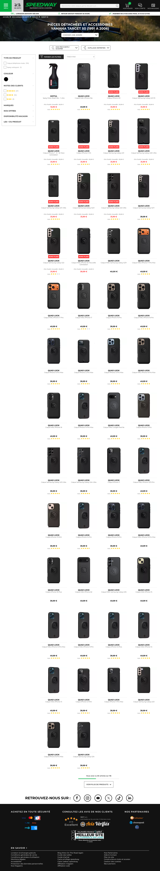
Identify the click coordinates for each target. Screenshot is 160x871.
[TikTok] (119, 798)
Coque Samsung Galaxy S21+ (144, 208)
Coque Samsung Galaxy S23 (143, 702)
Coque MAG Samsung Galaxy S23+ (114, 263)
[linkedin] (129, 798)
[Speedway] (41, 6)
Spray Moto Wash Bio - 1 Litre (54, 98)
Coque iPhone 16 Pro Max (53, 756)
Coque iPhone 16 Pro (114, 317)
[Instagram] (87, 798)
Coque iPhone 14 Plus (114, 647)
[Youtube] (98, 798)
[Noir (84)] (6, 79)
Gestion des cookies (112, 861)
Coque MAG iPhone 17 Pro (53, 317)
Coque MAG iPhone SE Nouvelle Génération (84, 263)
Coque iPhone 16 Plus (54, 592)
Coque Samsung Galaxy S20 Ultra (143, 153)
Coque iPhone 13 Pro (144, 427)
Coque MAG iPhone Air (83, 592)
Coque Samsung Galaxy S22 (53, 263)
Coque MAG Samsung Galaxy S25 (113, 592)
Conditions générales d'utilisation (25, 857)
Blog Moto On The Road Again (70, 853)
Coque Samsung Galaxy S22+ (84, 208)
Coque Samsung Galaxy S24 (83, 756)
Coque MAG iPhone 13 (53, 702)
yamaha (35, 17)
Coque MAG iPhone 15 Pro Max (143, 537)
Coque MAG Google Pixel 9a (113, 427)
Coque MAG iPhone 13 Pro (83, 647)
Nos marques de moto (20, 17)
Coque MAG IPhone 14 (143, 647)
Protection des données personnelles (27, 864)
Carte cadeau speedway (68, 861)
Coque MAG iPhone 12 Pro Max (53, 647)
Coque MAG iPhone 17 (83, 317)
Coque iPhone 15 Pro (113, 537)
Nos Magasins (17, 866)
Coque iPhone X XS (83, 153)
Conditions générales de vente (24, 855)
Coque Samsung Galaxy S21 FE (143, 98)
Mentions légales (18, 859)
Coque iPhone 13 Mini (54, 537)
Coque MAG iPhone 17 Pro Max (143, 263)
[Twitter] (108, 798)
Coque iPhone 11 (114, 482)
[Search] (116, 6)
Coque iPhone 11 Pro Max (113, 702)
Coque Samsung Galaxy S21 (113, 153)
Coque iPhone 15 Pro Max (53, 372)
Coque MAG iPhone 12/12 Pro (143, 482)
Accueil (6, 17)
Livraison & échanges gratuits (23, 853)
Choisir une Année (72, 35)
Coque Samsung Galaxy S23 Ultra (53, 482)
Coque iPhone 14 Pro (84, 537)
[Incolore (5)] (11, 79)
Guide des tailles (65, 855)
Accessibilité (16, 861)
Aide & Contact (110, 855)
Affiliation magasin (65, 864)
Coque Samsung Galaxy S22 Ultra (113, 208)
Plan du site (109, 857)
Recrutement (109, 864)
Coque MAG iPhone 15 (144, 592)
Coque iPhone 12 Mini (84, 702)
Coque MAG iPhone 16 (53, 427)
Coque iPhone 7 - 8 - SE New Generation (53, 154)
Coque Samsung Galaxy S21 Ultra (53, 208)
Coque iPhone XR (113, 98)
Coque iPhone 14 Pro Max (83, 427)
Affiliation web (64, 866)
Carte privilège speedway (68, 859)
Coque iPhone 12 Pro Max (83, 372)
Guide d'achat (63, 857)
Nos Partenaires (110, 853)
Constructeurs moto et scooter (117, 859)
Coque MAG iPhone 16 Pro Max (143, 372)
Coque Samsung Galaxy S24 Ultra (83, 482)
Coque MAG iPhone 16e (84, 98)
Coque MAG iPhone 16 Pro (144, 317)
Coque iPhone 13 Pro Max (113, 372)
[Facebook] (76, 798)
